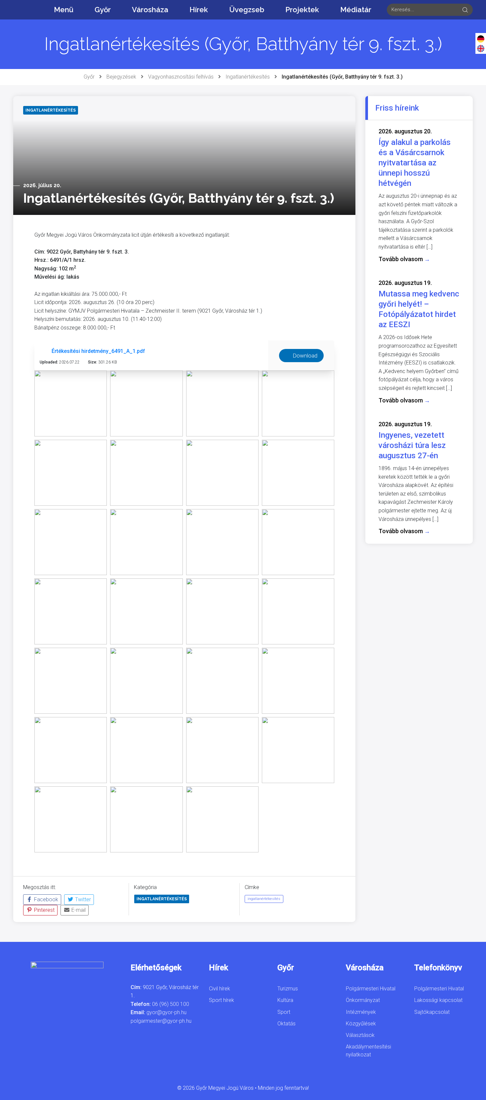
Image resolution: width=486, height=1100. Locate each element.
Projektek (302, 9)
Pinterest (44, 910)
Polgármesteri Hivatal (370, 988)
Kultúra (285, 1000)
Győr (103, 9)
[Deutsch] (480, 39)
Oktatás (286, 1023)
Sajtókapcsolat (432, 1012)
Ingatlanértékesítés (247, 77)
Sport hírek (221, 1000)
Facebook (45, 899)
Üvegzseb (246, 9)
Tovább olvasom (404, 259)
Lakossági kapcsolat (438, 1000)
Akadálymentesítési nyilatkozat (368, 1051)
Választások (360, 1035)
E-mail (78, 910)
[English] (480, 48)
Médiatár (355, 9)
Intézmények (361, 1012)
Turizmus (287, 988)
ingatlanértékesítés (264, 899)
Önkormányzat (363, 1000)
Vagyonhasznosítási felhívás (181, 77)
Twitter (82, 899)
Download (304, 355)
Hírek (198, 9)
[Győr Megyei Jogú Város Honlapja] (19, 9)
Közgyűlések (361, 1023)
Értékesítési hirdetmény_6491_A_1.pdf (98, 351)
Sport (283, 1012)
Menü (63, 9)
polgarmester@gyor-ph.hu (161, 1021)
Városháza (150, 9)
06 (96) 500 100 (170, 1004)
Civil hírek (219, 988)
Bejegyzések (121, 77)
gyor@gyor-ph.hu (166, 1012)
